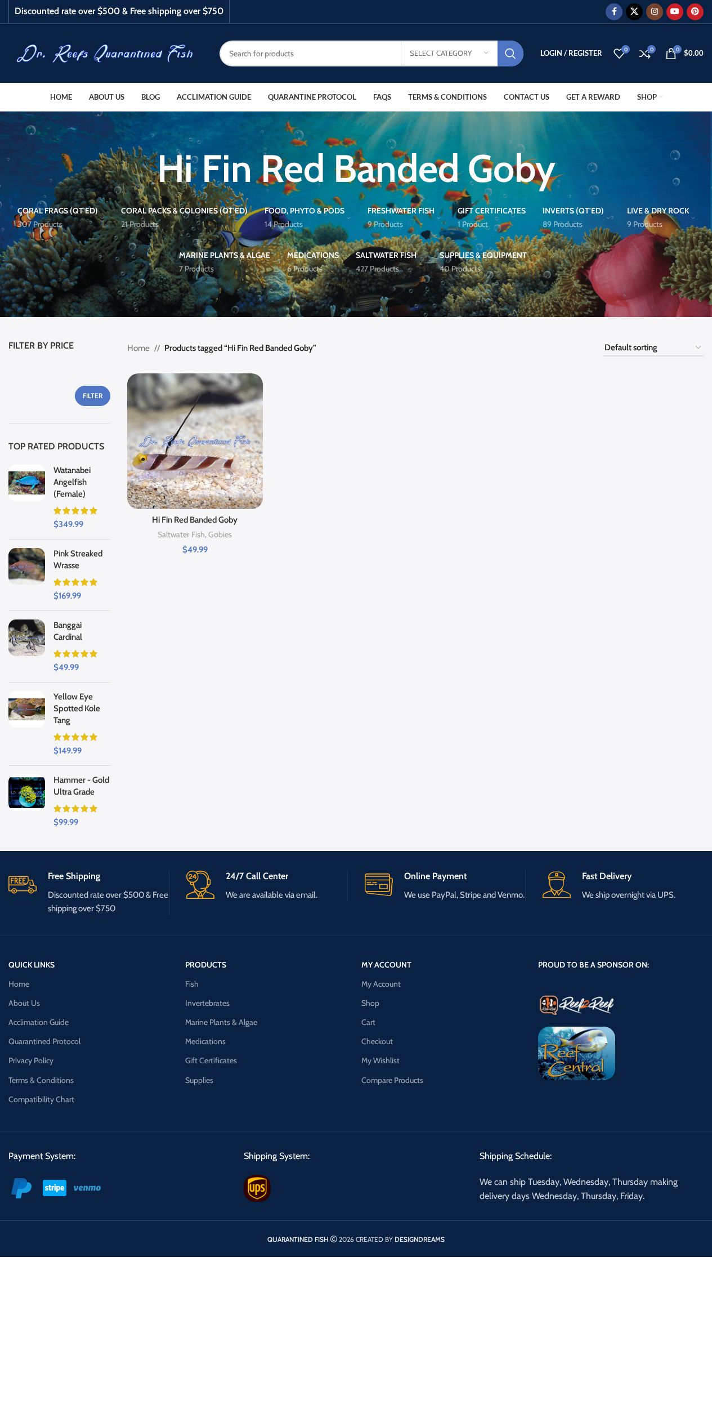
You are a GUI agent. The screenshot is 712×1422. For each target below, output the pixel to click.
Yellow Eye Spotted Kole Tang (76, 708)
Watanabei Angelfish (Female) (72, 482)
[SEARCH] (510, 53)
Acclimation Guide (38, 1022)
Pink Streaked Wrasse (77, 559)
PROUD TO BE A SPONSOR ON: (593, 965)
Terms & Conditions (41, 1080)
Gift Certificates (211, 1060)
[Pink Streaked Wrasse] (26, 575)
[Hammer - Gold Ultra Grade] (26, 801)
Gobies (220, 534)
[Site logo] (105, 52)
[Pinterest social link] (695, 11)
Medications (205, 1041)
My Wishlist (380, 1060)
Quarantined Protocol (44, 1041)
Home (138, 348)
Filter (92, 395)
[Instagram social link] (654, 11)
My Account (381, 984)
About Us (24, 1003)
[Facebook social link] (614, 11)
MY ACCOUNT (386, 965)
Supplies (199, 1080)
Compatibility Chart (41, 1099)
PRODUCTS (205, 965)
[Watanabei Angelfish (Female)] (26, 498)
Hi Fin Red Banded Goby (195, 520)
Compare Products (392, 1080)
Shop (370, 1003)
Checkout (377, 1041)
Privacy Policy (30, 1060)
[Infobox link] (88, 893)
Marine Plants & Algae (221, 1022)
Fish (192, 984)
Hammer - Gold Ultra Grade (81, 786)
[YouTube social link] (674, 11)
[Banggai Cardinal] (26, 646)
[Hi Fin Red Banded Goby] (195, 441)
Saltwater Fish (181, 534)
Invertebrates (207, 1003)
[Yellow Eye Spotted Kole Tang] (26, 724)
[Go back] (143, 168)
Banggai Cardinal (67, 631)
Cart (368, 1022)
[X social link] (634, 11)
